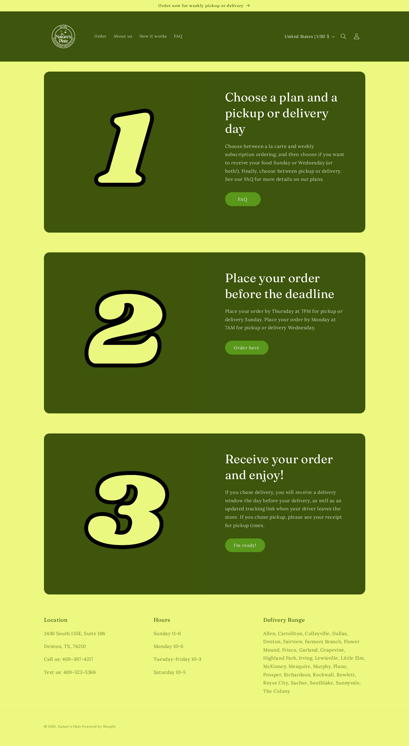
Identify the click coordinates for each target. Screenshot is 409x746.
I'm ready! (245, 545)
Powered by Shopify (98, 726)
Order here (247, 347)
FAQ (242, 199)
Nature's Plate (69, 726)
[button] (343, 36)
